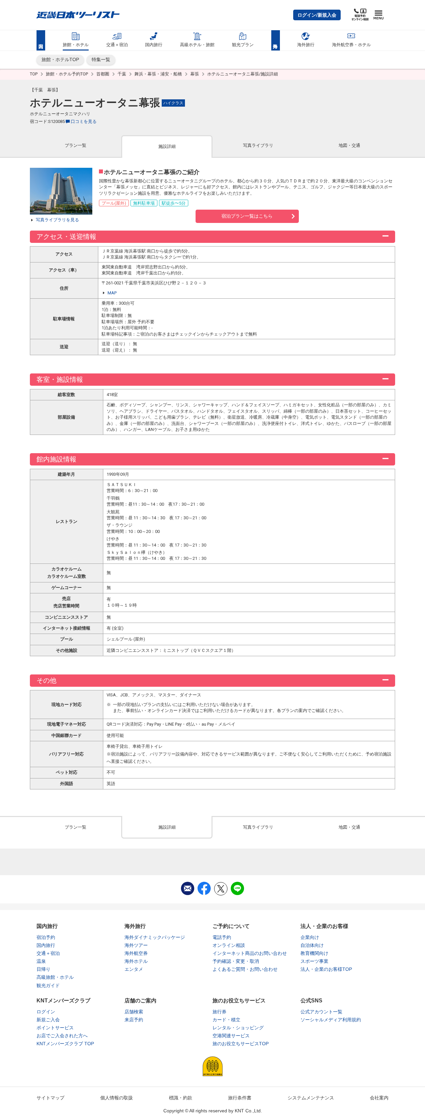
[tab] (75, 146)
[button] (317, 15)
